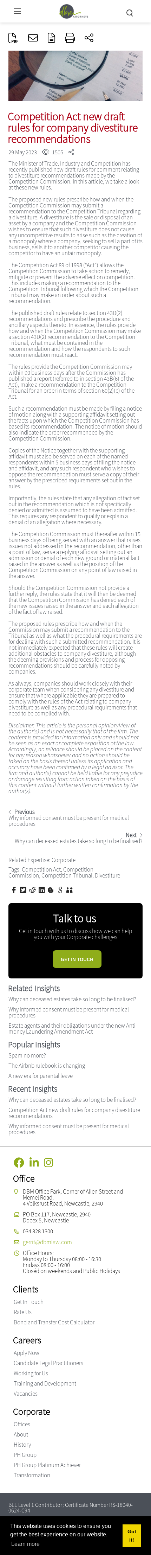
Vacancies (26, 1393)
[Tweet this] (24, 889)
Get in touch (77, 959)
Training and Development (45, 1383)
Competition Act (41, 869)
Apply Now (26, 1353)
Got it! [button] (131, 1536)
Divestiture (107, 875)
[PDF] (13, 38)
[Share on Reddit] (33, 889)
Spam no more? (27, 1055)
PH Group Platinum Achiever (47, 1465)
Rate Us (23, 1312)
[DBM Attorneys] (74, 10)
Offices (22, 1424)
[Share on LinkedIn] (42, 889)
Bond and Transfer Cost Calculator (54, 1322)
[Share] (89, 38)
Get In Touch (29, 1302)
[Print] (70, 38)
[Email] (33, 38)
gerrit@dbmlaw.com (47, 1242)
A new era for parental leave (40, 1076)
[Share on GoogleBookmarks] (61, 889)
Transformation (32, 1475)
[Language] (51, 38)
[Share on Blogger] (51, 889)
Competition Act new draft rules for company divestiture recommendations (74, 1113)
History (22, 1444)
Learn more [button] (25, 1544)
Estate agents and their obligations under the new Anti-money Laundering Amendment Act (72, 1028)
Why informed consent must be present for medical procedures (68, 1012)
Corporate (64, 860)
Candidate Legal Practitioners (48, 1363)
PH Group (25, 1455)
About (21, 1434)
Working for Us (31, 1373)
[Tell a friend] (70, 889)
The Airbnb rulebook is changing (46, 1065)
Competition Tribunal (66, 875)
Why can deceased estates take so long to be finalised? (72, 999)
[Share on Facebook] (15, 889)
